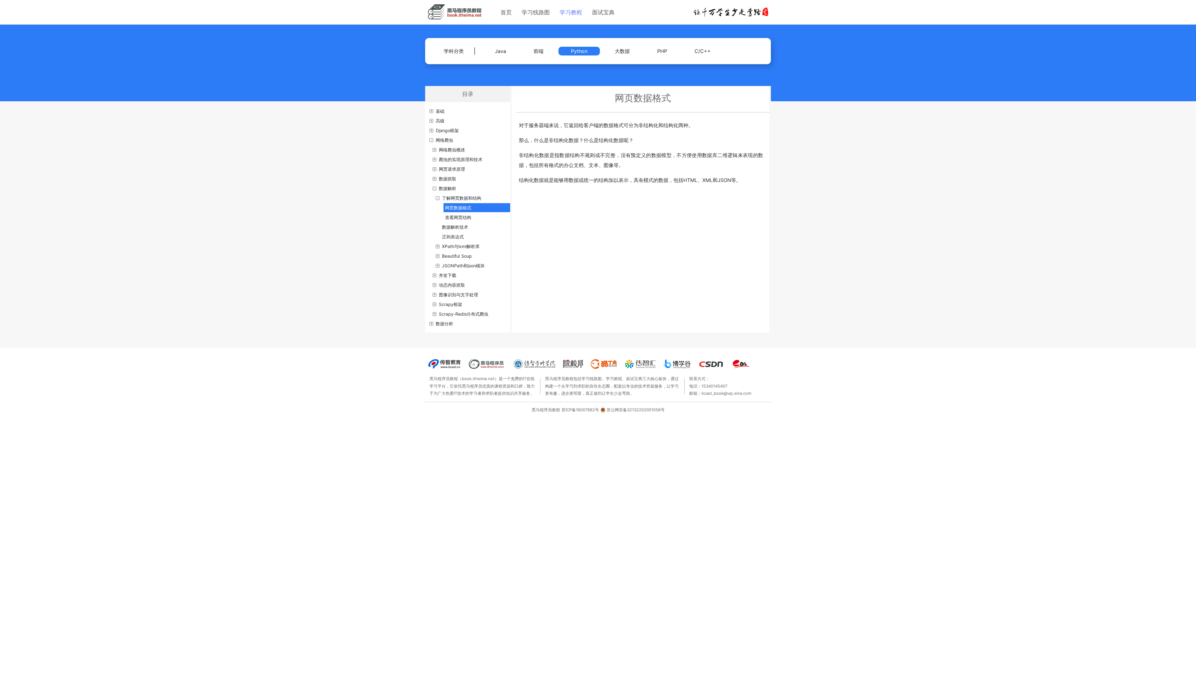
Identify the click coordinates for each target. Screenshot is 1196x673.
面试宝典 (603, 12)
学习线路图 (536, 12)
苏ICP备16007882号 (580, 409)
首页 (506, 12)
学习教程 (571, 12)
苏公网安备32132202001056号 (636, 409)
